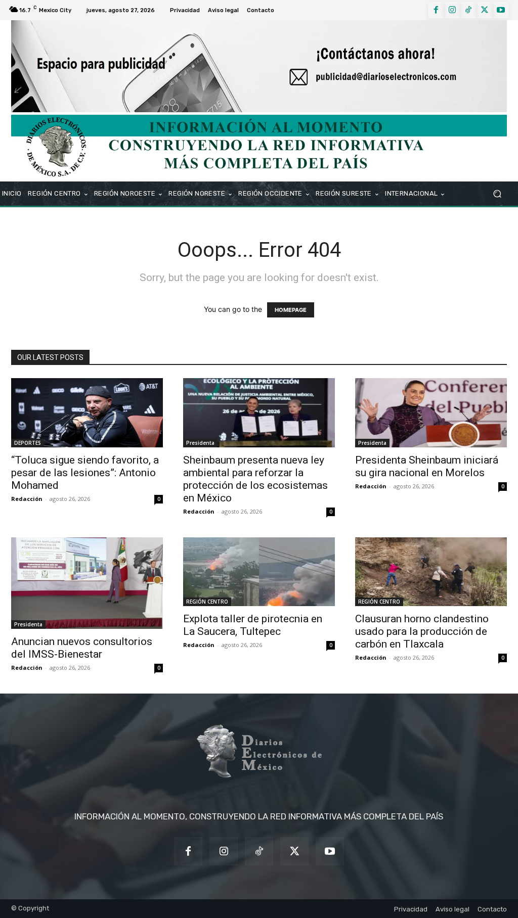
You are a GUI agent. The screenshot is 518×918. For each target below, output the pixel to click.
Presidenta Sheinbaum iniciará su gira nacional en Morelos (426, 466)
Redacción (26, 498)
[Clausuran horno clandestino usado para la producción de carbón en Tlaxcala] (431, 571)
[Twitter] (485, 10)
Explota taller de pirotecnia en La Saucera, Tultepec (252, 625)
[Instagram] (452, 10)
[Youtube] (501, 10)
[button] (497, 194)
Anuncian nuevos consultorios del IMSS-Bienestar (81, 647)
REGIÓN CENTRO (207, 601)
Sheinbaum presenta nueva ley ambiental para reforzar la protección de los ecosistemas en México (255, 479)
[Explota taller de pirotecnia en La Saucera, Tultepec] (259, 571)
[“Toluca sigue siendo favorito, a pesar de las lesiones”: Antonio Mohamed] (87, 412)
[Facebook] (436, 10)
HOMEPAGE (291, 309)
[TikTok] (468, 10)
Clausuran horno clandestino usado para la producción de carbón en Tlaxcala (422, 631)
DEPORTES (27, 442)
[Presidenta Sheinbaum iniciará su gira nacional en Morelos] (431, 412)
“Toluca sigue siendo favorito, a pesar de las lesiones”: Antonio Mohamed (85, 472)
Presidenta (200, 442)
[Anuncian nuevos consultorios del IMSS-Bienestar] (87, 583)
